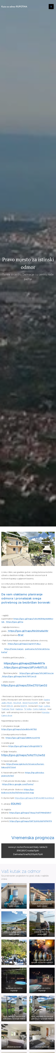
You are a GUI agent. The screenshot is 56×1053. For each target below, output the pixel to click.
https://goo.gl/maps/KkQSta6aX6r (28, 630)
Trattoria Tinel (7, 709)
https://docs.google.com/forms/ (18, 784)
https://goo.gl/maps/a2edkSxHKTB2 (19, 729)
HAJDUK (17, 703)
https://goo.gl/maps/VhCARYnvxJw (36, 673)
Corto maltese (39, 709)
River (9, 703)
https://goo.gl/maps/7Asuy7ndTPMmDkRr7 (30, 812)
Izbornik (51, 6)
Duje (40, 706)
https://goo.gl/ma (14, 622)
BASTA (23, 706)
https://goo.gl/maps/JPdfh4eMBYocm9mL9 (34, 798)
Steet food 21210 (30, 703)
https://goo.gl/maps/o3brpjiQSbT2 (25, 746)
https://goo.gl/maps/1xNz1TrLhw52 (23, 755)
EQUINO (16, 803)
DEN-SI (9, 706)
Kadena (19, 709)
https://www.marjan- (14, 649)
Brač (21, 634)
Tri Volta (28, 709)
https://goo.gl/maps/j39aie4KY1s (24, 663)
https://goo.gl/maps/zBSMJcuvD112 (23, 738)
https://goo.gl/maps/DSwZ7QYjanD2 (24, 685)
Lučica (47, 706)
